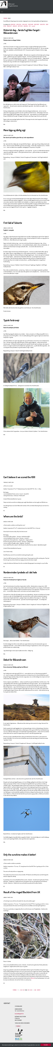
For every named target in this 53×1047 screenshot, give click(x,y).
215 (28, 990)
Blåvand (32, 978)
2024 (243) (24, 24)
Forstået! (46, 1045)
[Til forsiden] (4, 8)
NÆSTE (38, 990)
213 (23, 990)
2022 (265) (36, 24)
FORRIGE (15, 990)
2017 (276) (20, 26)
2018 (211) (15, 26)
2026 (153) (13, 24)
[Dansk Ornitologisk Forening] (13, 7)
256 (35, 990)
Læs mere (37, 1045)
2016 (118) (26, 26)
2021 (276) (42, 24)
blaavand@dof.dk (19, 1013)
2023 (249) (30, 24)
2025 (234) (18, 24)
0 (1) (30, 26)
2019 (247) (9, 26)
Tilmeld (18, 1026)
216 (31, 990)
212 (21, 990)
